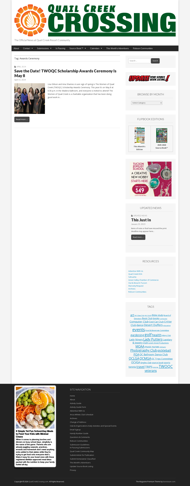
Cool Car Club (156, 321)
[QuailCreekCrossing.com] (95, 18)
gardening (137, 335)
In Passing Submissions (80, 447)
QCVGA (135, 362)
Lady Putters (152, 339)
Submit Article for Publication (82, 455)
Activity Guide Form (78, 407)
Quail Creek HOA (135, 274)
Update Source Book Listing (81, 466)
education (167, 325)
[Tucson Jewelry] (150, 179)
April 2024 (21, 67)
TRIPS (148, 367)
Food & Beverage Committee (157, 330)
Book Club (147, 318)
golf (148, 334)
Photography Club (143, 350)
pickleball (164, 350)
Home (72, 396)
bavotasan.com (169, 481)
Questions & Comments (80, 437)
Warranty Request (135, 286)
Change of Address (78, 422)
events (138, 329)
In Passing (60, 48)
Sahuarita (132, 277)
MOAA (139, 346)
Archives (131, 289)
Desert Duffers (153, 325)
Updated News (140, 216)
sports (167, 362)
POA (136, 354)
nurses (155, 346)
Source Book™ (76, 48)
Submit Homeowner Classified (82, 459)
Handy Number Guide (79, 433)
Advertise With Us (135, 271)
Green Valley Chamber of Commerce (143, 280)
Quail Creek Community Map (82, 451)
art (132, 315)
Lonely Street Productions (158, 343)
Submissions (43, 48)
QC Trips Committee (162, 358)
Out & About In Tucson (137, 283)
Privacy (73, 470)
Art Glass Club (140, 315)
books (156, 318)
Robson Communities (143, 48)
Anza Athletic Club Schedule (81, 414)
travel (140, 367)
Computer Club (139, 321)
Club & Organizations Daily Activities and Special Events (93, 426)
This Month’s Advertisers (117, 48)
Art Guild (148, 315)
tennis (132, 367)
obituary (163, 347)
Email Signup (75, 429)
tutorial (155, 367)
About (16, 48)
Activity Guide (75, 403)
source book (157, 362)
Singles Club (145, 362)
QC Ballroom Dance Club (154, 354)
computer (163, 319)
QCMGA (145, 358)
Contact (26, 48)
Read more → (22, 119)
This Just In (141, 219)
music (148, 346)
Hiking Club (166, 335)
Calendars (94, 48)
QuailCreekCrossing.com (38, 481)
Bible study (157, 315)
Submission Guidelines (79, 444)
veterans (151, 371)
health (156, 335)
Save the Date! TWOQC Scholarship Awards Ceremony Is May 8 (65, 73)
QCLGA (134, 358)
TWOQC (166, 366)
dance (140, 325)
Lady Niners (136, 339)
